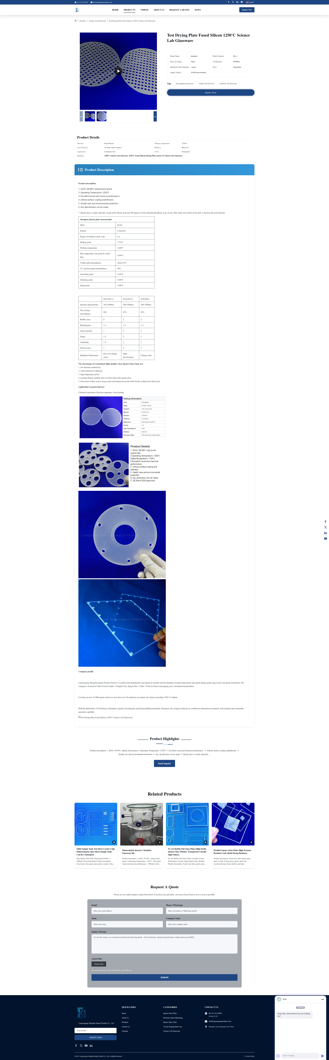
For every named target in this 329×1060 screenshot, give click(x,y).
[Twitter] (233, 2)
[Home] (76, 20)
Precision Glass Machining (173, 1018)
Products (129, 9)
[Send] (323, 1056)
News (198, 9)
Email (95, 905)
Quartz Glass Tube (170, 1022)
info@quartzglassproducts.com (102, 2)
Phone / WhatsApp (174, 905)
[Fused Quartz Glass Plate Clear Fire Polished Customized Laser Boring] (118, 71)
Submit (164, 977)
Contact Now (96, 864)
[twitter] (81, 1045)
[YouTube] (325, 538)
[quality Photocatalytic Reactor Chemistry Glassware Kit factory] (141, 824)
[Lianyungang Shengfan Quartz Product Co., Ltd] (77, 9)
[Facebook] (229, 2)
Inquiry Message (100, 931)
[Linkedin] (237, 2)
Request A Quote (179, 9)
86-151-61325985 (215, 1013)
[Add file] (278, 1056)
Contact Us (126, 1026)
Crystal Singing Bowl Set (172, 1026)
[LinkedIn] (325, 533)
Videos (144, 9)
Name (94, 918)
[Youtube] (242, 2)
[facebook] (76, 1045)
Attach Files (97, 958)
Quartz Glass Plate (170, 1013)
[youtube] (86, 1045)
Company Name (173, 918)
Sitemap (125, 1031)
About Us (159, 9)
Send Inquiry (164, 763)
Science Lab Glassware (97, 21)
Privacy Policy (250, 1056)
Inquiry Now (247, 9)
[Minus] (322, 999)
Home (115, 9)
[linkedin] (91, 1045)
